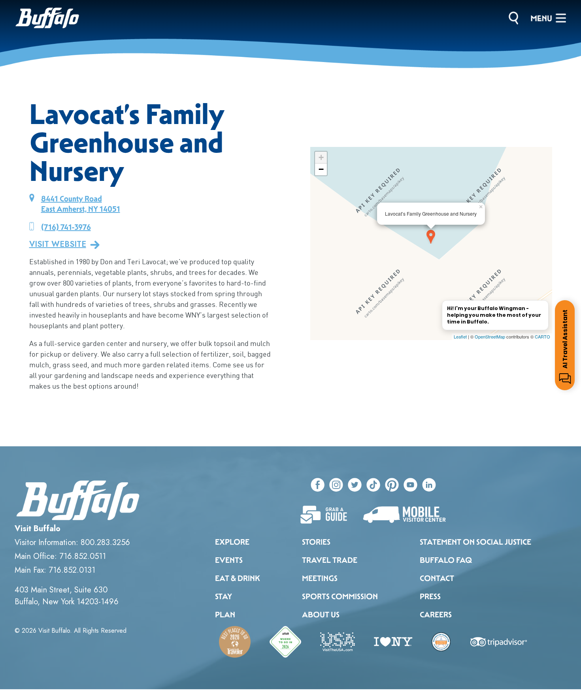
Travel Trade (329, 560)
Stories (316, 542)
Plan (225, 614)
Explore (232, 542)
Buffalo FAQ (446, 560)
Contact (437, 578)
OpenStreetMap (490, 336)
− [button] (321, 169)
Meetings (320, 578)
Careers (436, 614)
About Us (321, 614)
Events (229, 560)
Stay (223, 596)
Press (430, 596)
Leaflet (460, 336)
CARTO (542, 336)
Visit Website (57, 244)
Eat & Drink (237, 578)
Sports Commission (340, 596)
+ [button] (321, 157)
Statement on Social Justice (475, 542)
